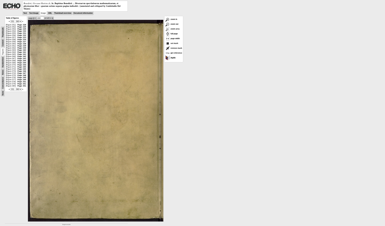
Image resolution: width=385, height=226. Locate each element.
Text (25, 13)
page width (175, 38)
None (3, 93)
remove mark (176, 48)
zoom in (173, 19)
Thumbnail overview (62, 13)
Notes (3, 72)
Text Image (33, 13)
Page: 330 (21, 31)
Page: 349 (21, 77)
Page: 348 (21, 75)
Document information (83, 13)
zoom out (174, 24)
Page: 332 (21, 35)
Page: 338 (21, 44)
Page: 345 (21, 67)
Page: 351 (21, 82)
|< (34, 18)
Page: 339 (21, 46)
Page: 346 (21, 71)
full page (174, 34)
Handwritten (3, 62)
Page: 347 (21, 73)
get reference (176, 53)
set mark (174, 43)
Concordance (3, 83)
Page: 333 (21, 37)
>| (52, 18)
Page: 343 (21, 58)
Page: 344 (21, 61)
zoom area (175, 29)
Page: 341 (21, 52)
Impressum (66, 224)
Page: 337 (21, 42)
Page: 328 (21, 25)
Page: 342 (21, 56)
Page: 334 (21, 40)
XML (50, 13)
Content (3, 43)
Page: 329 (21, 27)
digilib (173, 58)
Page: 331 (21, 33)
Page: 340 (21, 50)
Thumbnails (3, 32)
